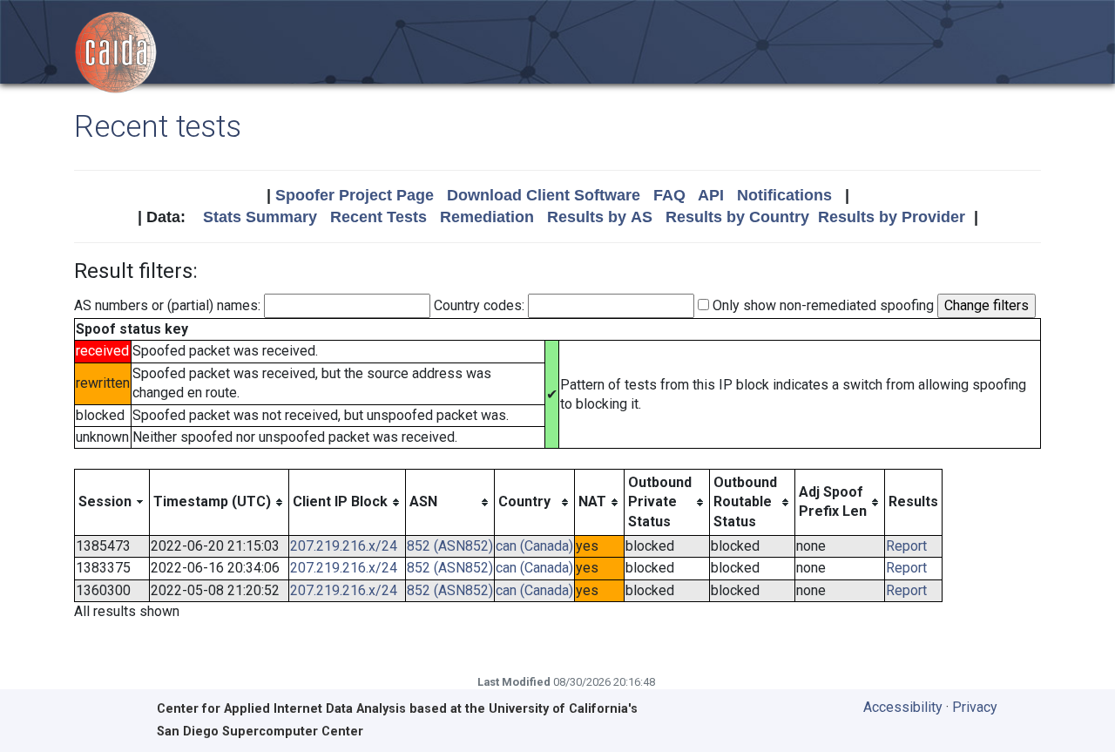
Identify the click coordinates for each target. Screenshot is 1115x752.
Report (906, 546)
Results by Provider (891, 217)
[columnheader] (112, 502)
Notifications (784, 195)
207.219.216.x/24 (343, 546)
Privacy (974, 707)
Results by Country (737, 217)
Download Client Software (543, 195)
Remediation (487, 217)
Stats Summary (260, 217)
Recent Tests (378, 217)
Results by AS (599, 217)
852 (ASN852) (450, 546)
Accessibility (903, 707)
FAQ (669, 195)
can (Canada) (534, 546)
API (711, 195)
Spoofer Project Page (354, 195)
